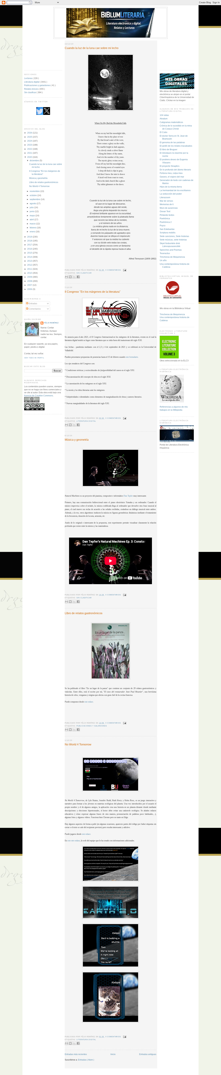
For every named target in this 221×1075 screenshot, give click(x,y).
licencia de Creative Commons (38, 395)
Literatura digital (32, 82)
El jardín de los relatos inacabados (176, 146)
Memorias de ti (167, 204)
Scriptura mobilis (167, 232)
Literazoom (165, 197)
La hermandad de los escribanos (175, 190)
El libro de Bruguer (168, 149)
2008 (30, 281)
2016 (30, 249)
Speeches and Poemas (171, 250)
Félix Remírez (51, 323)
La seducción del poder (171, 194)
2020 (30, 157)
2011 (30, 269)
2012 (30, 265)
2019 (30, 237)
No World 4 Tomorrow (39, 186)
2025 (30, 137)
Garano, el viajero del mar (172, 177)
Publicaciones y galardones (37, 85)
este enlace (88, 702)
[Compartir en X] (74, 277)
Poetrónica (165, 218)
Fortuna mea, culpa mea (171, 173)
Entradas (32, 303)
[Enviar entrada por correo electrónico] (124, 270)
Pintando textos (167, 215)
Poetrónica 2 (166, 222)
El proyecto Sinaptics (169, 166)
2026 (30, 133)
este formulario (132, 357)
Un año (163, 260)
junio (32, 211)
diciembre (35, 160)
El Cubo (163, 132)
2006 (30, 289)
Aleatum (163, 118)
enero (33, 231)
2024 (30, 141)
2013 (30, 261)
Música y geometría (38, 178)
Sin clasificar (30, 92)
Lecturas (28, 78)
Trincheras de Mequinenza (172, 257)
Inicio (113, 1054)
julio (32, 207)
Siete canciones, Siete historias (174, 236)
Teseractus (165, 253)
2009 (30, 277)
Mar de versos (166, 201)
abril (32, 219)
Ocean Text (165, 211)
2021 (30, 153)
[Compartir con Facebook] (78, 277)
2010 (30, 273)
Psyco (162, 225)
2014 (30, 257)
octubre (33, 195)
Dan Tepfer (128, 496)
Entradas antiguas (147, 1054)
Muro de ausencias (169, 208)
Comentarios (34, 309)
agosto (33, 203)
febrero (33, 227)
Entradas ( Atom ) (86, 1060)
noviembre (35, 191)
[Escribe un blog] (70, 277)
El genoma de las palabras (172, 142)
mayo (32, 215)
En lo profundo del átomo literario (175, 170)
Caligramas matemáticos (171, 122)
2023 (30, 145)
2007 (30, 285)
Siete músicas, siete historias (173, 240)
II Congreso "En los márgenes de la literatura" (93, 291)
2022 (30, 149)
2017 (30, 245)
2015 (30, 253)
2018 (30, 241)
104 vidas (164, 115)
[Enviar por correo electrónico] (66, 277)
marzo (33, 223)
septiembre (35, 199)
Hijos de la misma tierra (171, 187)
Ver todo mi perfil (34, 358)
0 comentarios (113, 270)
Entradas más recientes (76, 1054)
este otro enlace (74, 841)
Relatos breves (31, 89)
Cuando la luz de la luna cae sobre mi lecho (91, 47)
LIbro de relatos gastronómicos (43, 182)
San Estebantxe (167, 229)
